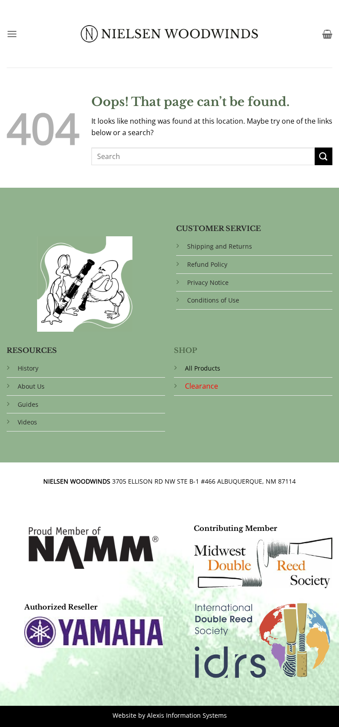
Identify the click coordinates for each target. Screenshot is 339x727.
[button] (12, 34)
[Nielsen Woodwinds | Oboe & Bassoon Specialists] (169, 33)
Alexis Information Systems (187, 715)
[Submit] (323, 156)
